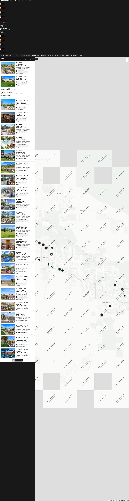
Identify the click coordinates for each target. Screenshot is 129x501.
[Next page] (33, 59)
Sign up (1, 20)
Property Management (5, 29)
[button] (127, 59)
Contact (1, 32)
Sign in (4, 20)
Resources (2, 31)
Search (1, 26)
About (1, 25)
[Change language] (1, 2)
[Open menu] (0, 53)
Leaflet (110, 500)
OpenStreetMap (117, 500)
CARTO (127, 500)
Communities (3, 28)
